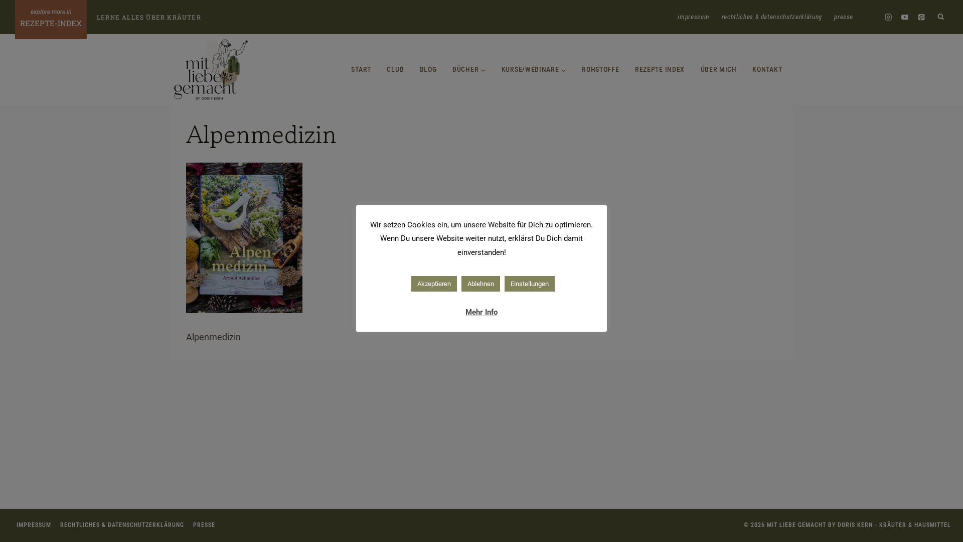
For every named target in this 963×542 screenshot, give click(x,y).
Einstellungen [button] (530, 284)
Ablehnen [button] (480, 284)
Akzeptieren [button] (434, 284)
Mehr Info (481, 312)
